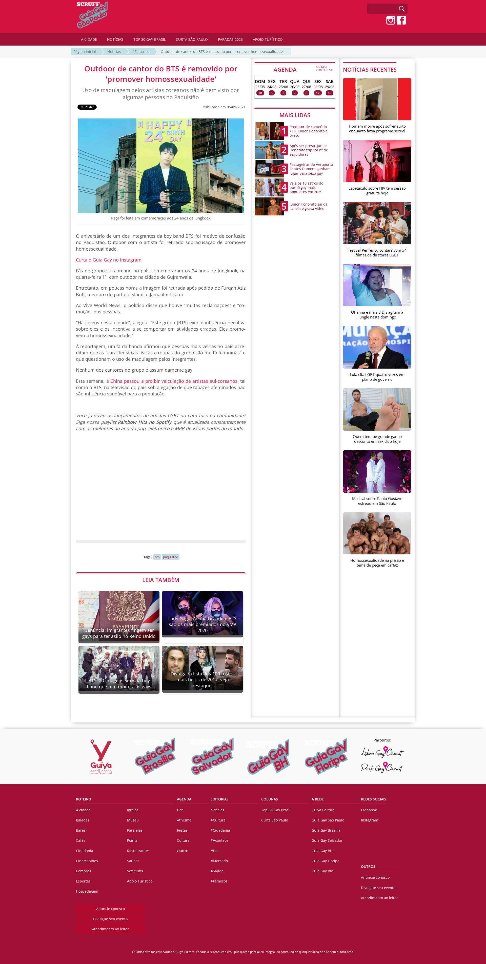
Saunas (133, 860)
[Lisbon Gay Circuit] (382, 752)
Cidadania (84, 850)
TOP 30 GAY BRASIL (149, 39)
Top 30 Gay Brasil (276, 810)
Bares (81, 830)
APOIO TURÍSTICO (268, 39)
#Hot (215, 850)
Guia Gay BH (322, 850)
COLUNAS (269, 799)
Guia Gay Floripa (325, 860)
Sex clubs (135, 871)
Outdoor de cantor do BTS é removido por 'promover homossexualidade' (222, 51)
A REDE (318, 799)
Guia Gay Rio (322, 871)
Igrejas (132, 810)
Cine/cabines (87, 860)
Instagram (369, 820)
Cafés (80, 840)
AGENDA (303, 69)
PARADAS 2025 (230, 39)
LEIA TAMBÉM (160, 580)
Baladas (82, 820)
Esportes (83, 881)
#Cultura (218, 820)
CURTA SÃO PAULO (192, 39)
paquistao (170, 557)
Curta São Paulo (274, 820)
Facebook (369, 810)
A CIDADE (89, 39)
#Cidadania (220, 830)
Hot (180, 810)
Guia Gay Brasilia (326, 830)
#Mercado (219, 860)
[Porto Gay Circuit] (382, 767)
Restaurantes (138, 850)
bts (157, 557)
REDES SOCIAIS (373, 799)
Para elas (135, 830)
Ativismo (184, 820)
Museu (133, 820)
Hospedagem (87, 891)
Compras (83, 871)
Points (132, 840)
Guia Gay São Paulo (328, 820)
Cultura (183, 840)
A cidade (83, 810)
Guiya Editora (323, 810)
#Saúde (217, 871)
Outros (183, 850)
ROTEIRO (83, 799)
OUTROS (368, 866)
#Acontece (219, 840)
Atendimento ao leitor (110, 929)
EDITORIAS (220, 799)
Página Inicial (84, 51)
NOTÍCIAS (115, 39)
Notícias (114, 51)
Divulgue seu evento (110, 918)
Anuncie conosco (110, 908)
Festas (182, 830)
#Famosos (140, 51)
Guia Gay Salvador (327, 840)
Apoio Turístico (139, 881)
